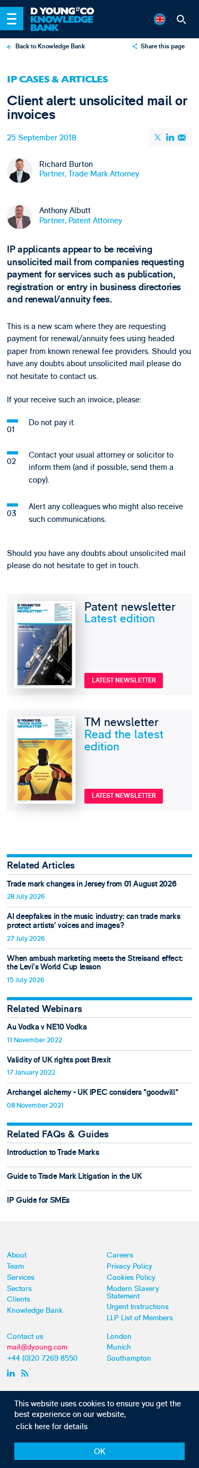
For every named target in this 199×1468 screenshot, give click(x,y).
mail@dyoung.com (37, 1347)
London (119, 1336)
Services (20, 1277)
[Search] (181, 19)
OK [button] (100, 1452)
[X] (159, 137)
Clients (18, 1299)
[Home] (67, 11)
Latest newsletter (124, 681)
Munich (119, 1347)
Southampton (129, 1358)
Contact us (25, 1336)
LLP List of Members (140, 1317)
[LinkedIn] (170, 137)
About (17, 1255)
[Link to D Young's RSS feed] (27, 1373)
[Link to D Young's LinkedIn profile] (12, 1373)
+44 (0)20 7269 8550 (42, 1358)
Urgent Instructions (138, 1306)
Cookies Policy (131, 1277)
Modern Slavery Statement (133, 1292)
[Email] (182, 137)
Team (15, 1266)
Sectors (19, 1288)
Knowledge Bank (35, 1310)
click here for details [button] (52, 1427)
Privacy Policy (129, 1266)
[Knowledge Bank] (67, 23)
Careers (120, 1255)
